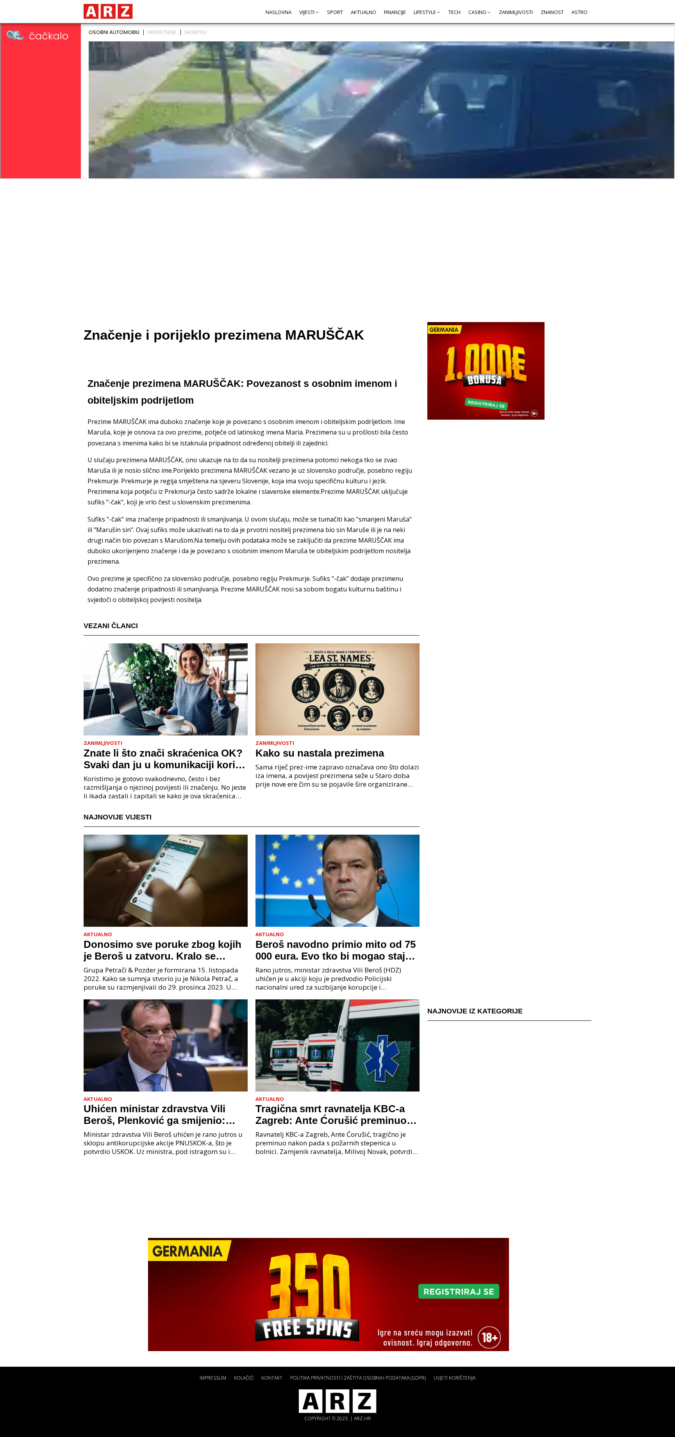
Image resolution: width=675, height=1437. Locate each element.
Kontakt (271, 1378)
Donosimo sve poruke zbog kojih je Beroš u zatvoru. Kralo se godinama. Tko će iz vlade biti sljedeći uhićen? (162, 950)
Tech (454, 12)
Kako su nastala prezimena (319, 753)
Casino (477, 12)
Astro (579, 12)
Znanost (552, 12)
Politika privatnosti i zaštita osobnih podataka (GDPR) (358, 1378)
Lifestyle (425, 12)
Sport (335, 12)
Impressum (213, 1378)
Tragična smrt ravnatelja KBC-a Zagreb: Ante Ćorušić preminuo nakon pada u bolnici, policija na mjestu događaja (332, 1114)
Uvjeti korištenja (454, 1378)
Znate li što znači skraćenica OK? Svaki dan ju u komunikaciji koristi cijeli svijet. (165, 759)
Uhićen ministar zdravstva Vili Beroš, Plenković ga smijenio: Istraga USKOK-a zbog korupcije (161, 1114)
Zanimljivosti (516, 12)
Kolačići (244, 1378)
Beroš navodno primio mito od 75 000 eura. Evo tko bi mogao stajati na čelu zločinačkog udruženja (336, 950)
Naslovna (278, 12)
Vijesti (306, 12)
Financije (395, 12)
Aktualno (363, 12)
